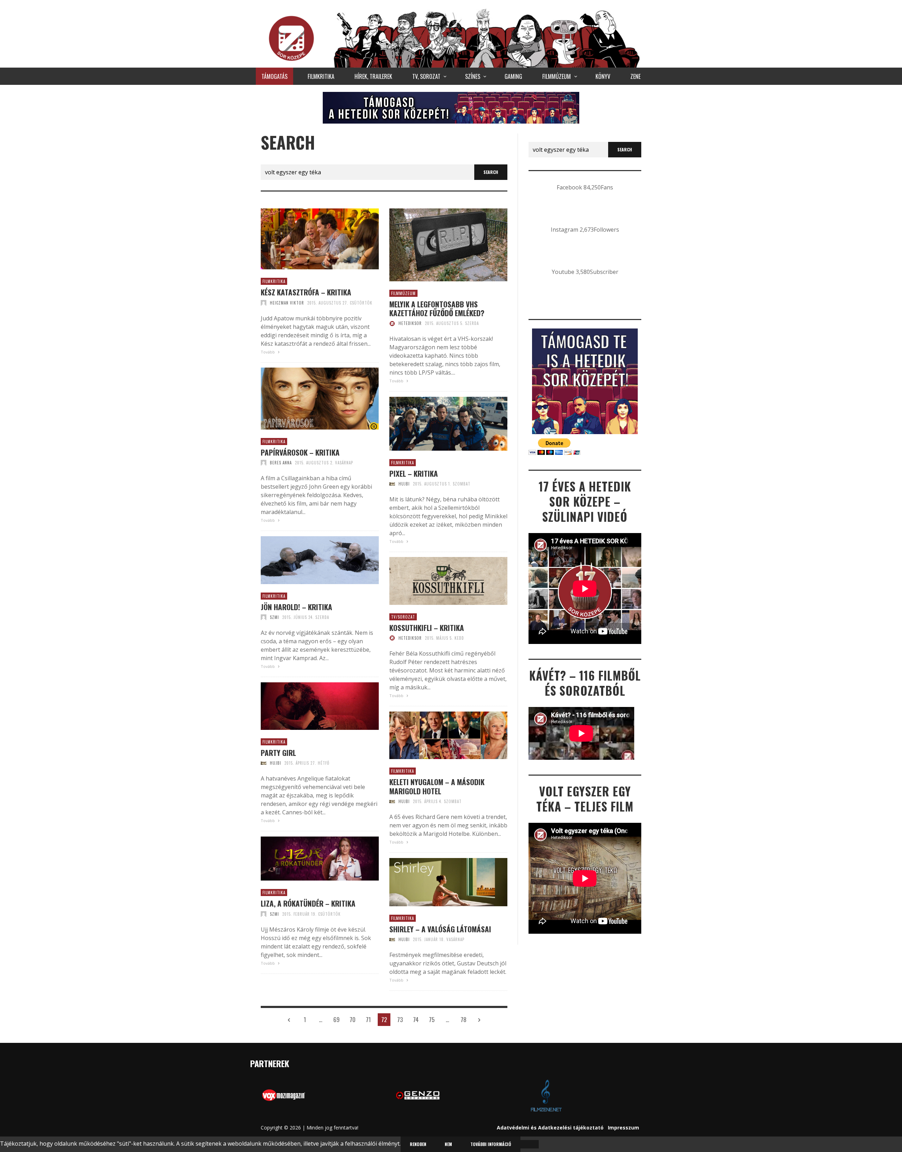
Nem (448, 1144)
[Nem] (529, 1144)
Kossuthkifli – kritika (426, 627)
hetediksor (410, 323)
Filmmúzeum (403, 293)
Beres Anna (281, 462)
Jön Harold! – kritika (296, 606)
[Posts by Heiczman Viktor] (263, 303)
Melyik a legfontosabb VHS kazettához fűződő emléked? (436, 308)
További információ (490, 1144)
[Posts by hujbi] (392, 484)
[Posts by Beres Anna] (263, 462)
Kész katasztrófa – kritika (306, 292)
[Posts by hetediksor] (392, 323)
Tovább (268, 352)
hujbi (404, 484)
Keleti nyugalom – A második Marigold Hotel (436, 786)
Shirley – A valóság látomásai (440, 929)
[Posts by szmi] (263, 617)
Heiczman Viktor (287, 303)
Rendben (418, 1144)
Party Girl (278, 752)
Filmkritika (273, 281)
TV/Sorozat (403, 617)
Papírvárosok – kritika (300, 452)
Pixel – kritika (413, 473)
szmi (274, 617)
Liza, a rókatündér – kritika (308, 903)
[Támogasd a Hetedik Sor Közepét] (451, 107)
